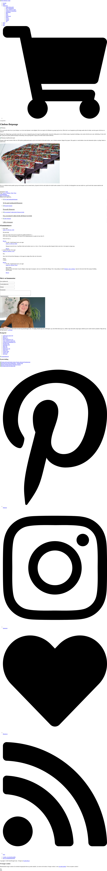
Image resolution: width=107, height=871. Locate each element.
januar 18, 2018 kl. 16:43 (11, 265)
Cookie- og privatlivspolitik (9, 857)
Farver (4, 193)
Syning (7, 18)
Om (4, 24)
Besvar (4, 241)
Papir (7, 15)
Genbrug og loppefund (11, 11)
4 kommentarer (3, 194)
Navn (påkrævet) (4, 281)
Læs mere (10, 330)
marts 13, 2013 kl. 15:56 (8, 229)
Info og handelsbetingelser (9, 858)
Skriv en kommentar (4, 195)
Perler (7, 17)
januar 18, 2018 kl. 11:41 (8, 251)
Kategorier (5, 5)
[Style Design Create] (5, 0)
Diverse (5, 338)
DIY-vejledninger (10, 8)
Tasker (7, 20)
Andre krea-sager (10, 7)
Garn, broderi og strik (11, 9)
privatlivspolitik (62, 866)
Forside (4, 3)
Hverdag (6, 343)
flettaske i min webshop (69, 269)
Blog (4, 4)
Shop (4, 22)
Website (2, 287)
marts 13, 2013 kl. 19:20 (11, 243)
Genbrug (8, 193)
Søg (4, 25)
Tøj (6, 21)
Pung (15, 193)
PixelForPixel (26, 860)
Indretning (8, 12)
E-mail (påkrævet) (4, 284)
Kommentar (2, 289)
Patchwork (8, 16)
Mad (7, 13)
